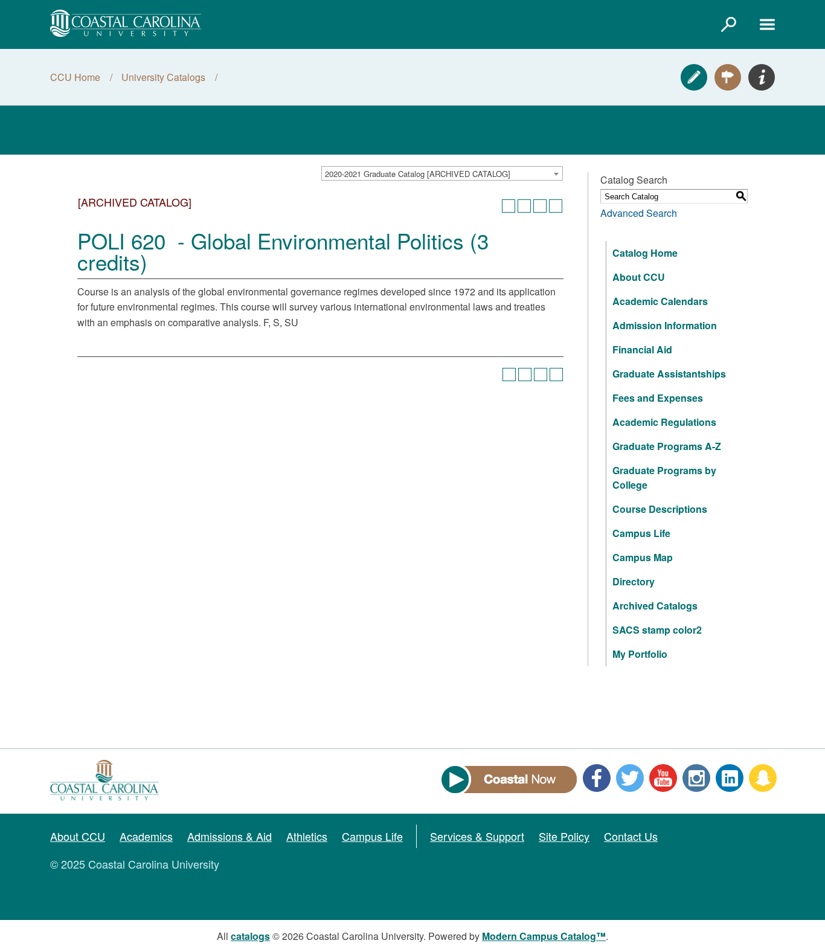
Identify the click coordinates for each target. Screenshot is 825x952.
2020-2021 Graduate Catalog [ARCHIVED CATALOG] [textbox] (417, 173)
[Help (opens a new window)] (555, 206)
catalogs (250, 936)
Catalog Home (645, 253)
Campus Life (641, 533)
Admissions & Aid (229, 836)
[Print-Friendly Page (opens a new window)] (540, 206)
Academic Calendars (660, 301)
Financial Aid (642, 349)
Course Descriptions (659, 509)
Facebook (597, 778)
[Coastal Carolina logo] (125, 23)
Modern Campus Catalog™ (544, 936)
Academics (146, 836)
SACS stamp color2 (657, 630)
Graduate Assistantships (669, 374)
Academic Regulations (664, 422)
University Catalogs (163, 77)
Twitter (630, 778)
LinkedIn (729, 778)
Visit (727, 77)
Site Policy (564, 836)
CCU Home (75, 77)
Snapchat (763, 778)
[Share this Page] (524, 206)
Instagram (696, 778)
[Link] (728, 24)
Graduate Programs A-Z (666, 446)
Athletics (306, 836)
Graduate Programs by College (664, 477)
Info (761, 77)
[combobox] (442, 173)
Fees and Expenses (657, 398)
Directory (633, 581)
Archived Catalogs (655, 606)
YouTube (663, 778)
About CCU (638, 277)
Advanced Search (638, 213)
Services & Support (477, 836)
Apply (693, 77)
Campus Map (642, 557)
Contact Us (631, 836)
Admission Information (664, 325)
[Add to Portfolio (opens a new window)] (508, 206)
